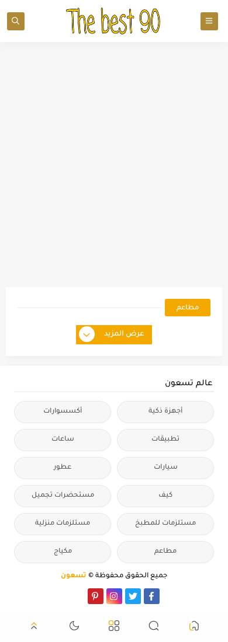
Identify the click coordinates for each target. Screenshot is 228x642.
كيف (165, 496)
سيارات (166, 468)
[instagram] (114, 596)
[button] (194, 628)
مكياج (63, 552)
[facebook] (152, 596)
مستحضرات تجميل (63, 496)
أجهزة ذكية (165, 412)
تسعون (74, 576)
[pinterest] (95, 596)
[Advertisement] (114, 164)
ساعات (62, 440)
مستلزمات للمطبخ (165, 524)
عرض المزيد (124, 334)
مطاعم (165, 552)
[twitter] (133, 596)
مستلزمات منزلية (62, 524)
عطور (62, 468)
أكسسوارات (62, 412)
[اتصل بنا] (77, 596)
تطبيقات (165, 440)
